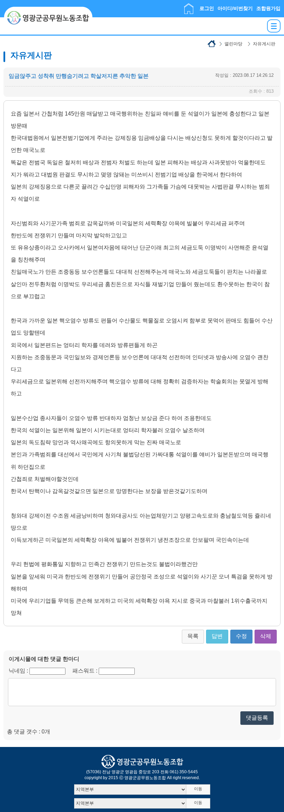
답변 (217, 636)
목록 (192, 636)
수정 (241, 636)
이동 (198, 788)
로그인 (206, 8)
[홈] (189, 6)
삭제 (265, 636)
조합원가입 (268, 8)
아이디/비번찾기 (235, 8)
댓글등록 (257, 718)
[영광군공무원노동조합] (48, 9)
